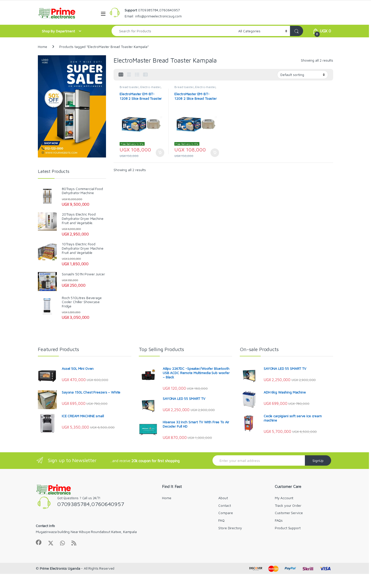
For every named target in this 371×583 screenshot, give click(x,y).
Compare (225, 513)
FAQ (221, 520)
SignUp (318, 460)
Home (42, 46)
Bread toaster (129, 87)
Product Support (288, 528)
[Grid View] (121, 75)
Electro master (150, 87)
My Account (284, 498)
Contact (224, 505)
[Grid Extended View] (129, 75)
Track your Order (288, 505)
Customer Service (289, 513)
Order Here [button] (157, 152)
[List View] (137, 75)
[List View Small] (145, 75)
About (223, 498)
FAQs (279, 520)
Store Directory (230, 528)
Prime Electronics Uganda (60, 568)
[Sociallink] (38, 542)
